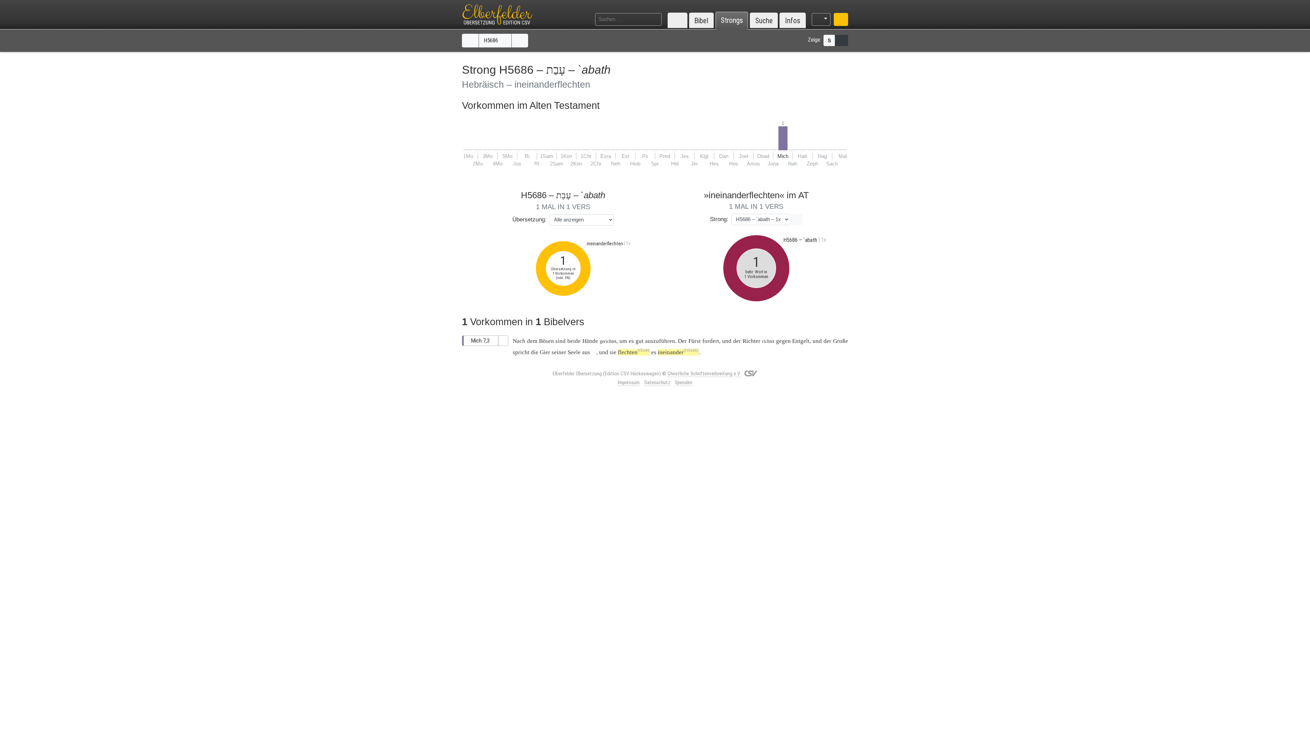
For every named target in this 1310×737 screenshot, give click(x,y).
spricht (521, 352)
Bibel (701, 20)
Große (840, 341)
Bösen (546, 341)
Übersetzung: (529, 219)
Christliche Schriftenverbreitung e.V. (704, 374)
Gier (545, 352)
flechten (634, 352)
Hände (590, 341)
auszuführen (660, 341)
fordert (710, 341)
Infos (792, 20)
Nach (519, 341)
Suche (764, 20)
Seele (574, 352)
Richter (751, 341)
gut (639, 341)
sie (613, 352)
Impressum (629, 382)
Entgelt (801, 341)
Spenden (683, 382)
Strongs (732, 20)
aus (586, 352)
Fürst (694, 341)
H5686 (491, 40)
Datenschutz (657, 382)
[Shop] (841, 19)
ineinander (678, 352)
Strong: (719, 219)
